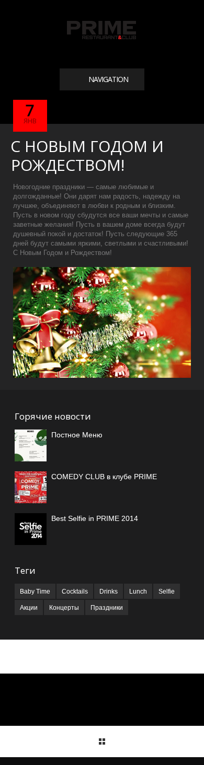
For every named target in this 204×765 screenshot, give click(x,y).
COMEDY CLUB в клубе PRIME (104, 476)
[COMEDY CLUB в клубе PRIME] (31, 487)
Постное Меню (77, 435)
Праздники (106, 607)
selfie (166, 591)
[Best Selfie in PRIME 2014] (31, 529)
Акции (29, 607)
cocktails (75, 591)
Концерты (64, 607)
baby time (35, 591)
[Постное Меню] (31, 445)
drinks (108, 591)
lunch (138, 591)
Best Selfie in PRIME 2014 (94, 518)
